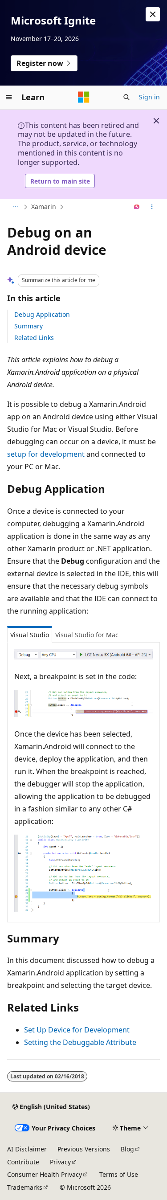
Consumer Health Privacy (44, 1174)
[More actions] (152, 207)
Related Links (34, 337)
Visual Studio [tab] (29, 635)
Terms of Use (118, 1174)
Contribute (23, 1162)
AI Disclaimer (27, 1149)
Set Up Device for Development (77, 1030)
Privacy (60, 1162)
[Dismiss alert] (153, 14)
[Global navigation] (9, 97)
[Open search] (126, 97)
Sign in (149, 97)
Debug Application (42, 314)
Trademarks (24, 1187)
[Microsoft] (84, 97)
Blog (127, 1149)
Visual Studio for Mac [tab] (86, 635)
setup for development (46, 454)
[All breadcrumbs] (15, 207)
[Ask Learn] (137, 207)
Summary (28, 326)
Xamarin (43, 206)
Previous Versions (83, 1149)
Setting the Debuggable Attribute (80, 1042)
